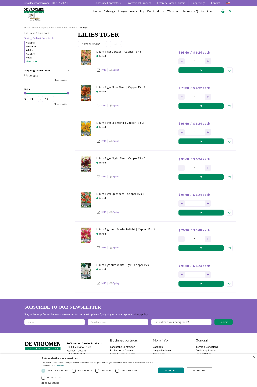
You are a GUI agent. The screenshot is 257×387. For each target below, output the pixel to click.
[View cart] (223, 11)
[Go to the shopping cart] (223, 11)
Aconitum (30, 54)
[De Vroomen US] (33, 15)
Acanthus (30, 42)
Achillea (29, 50)
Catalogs (158, 346)
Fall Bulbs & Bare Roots (37, 33)
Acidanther (31, 46)
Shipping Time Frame (37, 70)
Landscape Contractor (122, 346)
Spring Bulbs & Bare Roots (39, 38)
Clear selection (61, 80)
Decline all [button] (199, 370)
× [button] (254, 357)
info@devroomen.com (36, 2)
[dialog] (128, 370)
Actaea (29, 57)
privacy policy (140, 314)
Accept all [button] (171, 370)
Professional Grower (121, 350)
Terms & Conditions (207, 346)
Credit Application (206, 350)
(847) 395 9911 (60, 2)
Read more (59, 365)
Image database (162, 350)
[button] (97, 383)
